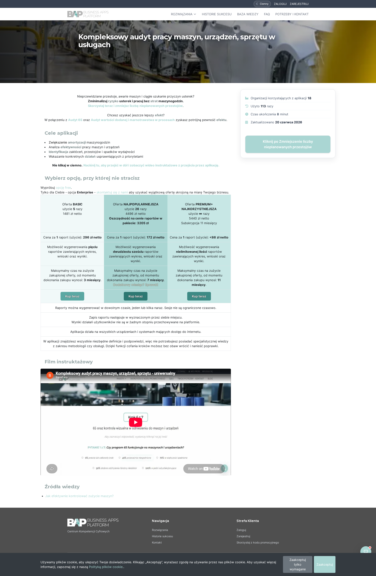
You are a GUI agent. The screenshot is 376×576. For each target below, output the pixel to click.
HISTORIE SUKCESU (217, 14)
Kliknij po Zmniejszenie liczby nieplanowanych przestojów (288, 144)
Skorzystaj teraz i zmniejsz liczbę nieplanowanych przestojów (135, 106)
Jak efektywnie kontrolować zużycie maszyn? (79, 496)
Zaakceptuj (324, 564)
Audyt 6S (75, 120)
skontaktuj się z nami (112, 192)
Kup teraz (72, 296)
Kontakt (157, 542)
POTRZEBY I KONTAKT (292, 14)
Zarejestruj (243, 536)
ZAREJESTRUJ (299, 3)
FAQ (267, 14)
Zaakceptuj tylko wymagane (297, 564)
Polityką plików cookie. (106, 567)
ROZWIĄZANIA (182, 14)
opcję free (63, 188)
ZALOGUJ (280, 3)
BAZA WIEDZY (247, 14)
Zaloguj (241, 530)
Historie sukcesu (162, 536)
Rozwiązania (160, 530)
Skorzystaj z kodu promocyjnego (258, 542)
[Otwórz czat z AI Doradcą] (365, 551)
